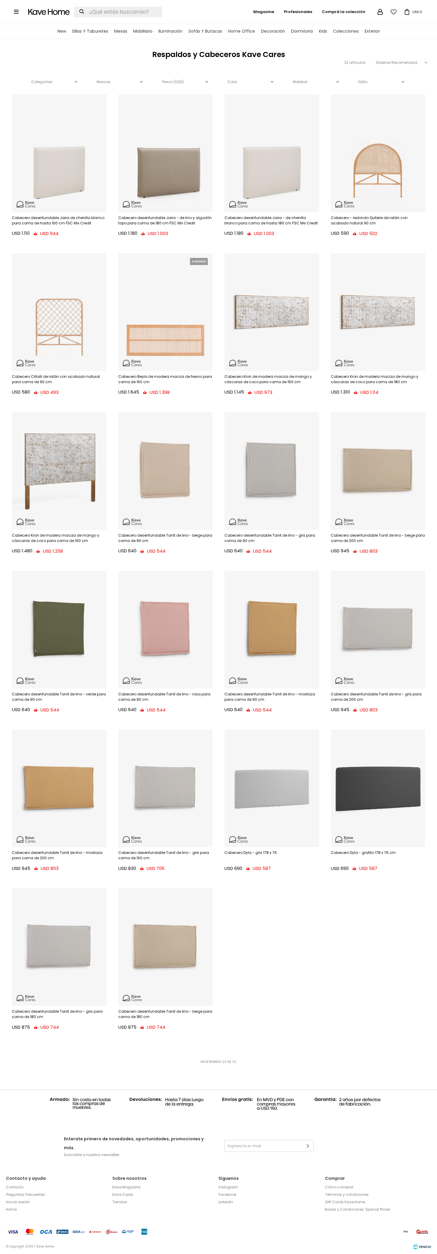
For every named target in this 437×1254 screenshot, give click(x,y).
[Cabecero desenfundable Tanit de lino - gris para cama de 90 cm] (271, 471)
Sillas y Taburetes (90, 31)
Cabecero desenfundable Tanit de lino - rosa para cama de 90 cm (164, 697)
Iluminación (170, 31)
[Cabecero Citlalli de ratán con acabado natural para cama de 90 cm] (59, 312)
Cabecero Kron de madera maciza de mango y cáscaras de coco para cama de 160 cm (268, 379)
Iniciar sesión (18, 1201)
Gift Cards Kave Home (345, 1201)
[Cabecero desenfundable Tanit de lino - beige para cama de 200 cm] (378, 471)
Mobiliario (143, 31)
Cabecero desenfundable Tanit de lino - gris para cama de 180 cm (57, 1014)
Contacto (14, 1187)
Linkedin (225, 1201)
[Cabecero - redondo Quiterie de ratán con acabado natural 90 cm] (378, 153)
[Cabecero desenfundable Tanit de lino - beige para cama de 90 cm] (165, 471)
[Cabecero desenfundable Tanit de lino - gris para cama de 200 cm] (378, 630)
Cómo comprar (339, 1187)
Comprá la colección (343, 12)
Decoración (273, 31)
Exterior (372, 31)
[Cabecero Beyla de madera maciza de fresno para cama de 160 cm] (165, 312)
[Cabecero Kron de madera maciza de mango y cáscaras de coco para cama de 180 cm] (378, 312)
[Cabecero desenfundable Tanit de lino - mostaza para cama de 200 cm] (59, 788)
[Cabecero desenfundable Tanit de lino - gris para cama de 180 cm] (59, 947)
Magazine (263, 12)
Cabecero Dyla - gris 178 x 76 (250, 852)
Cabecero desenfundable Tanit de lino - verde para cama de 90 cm (59, 697)
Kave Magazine (126, 1187)
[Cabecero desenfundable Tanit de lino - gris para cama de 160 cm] (165, 788)
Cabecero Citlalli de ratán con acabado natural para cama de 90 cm (56, 379)
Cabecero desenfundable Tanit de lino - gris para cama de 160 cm (163, 855)
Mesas (120, 31)
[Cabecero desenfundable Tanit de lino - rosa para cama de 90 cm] (165, 630)
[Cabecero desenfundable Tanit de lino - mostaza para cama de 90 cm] (271, 630)
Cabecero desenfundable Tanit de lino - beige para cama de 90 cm (165, 538)
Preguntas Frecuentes (25, 1194)
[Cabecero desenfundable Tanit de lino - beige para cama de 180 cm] (165, 947)
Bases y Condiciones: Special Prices (357, 1209)
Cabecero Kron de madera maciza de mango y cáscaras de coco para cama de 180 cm (374, 379)
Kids (323, 31)
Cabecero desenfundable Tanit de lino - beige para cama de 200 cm (378, 538)
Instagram (228, 1187)
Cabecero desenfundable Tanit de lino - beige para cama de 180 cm (165, 1014)
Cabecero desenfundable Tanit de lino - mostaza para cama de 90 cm (269, 697)
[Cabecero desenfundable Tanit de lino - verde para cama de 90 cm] (59, 630)
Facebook (227, 1194)
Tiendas (119, 1201)
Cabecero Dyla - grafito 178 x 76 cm (363, 852)
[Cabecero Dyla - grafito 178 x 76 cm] (378, 788)
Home (11, 1209)
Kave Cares (122, 1194)
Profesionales (298, 12)
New (61, 31)
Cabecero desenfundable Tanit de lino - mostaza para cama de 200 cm (57, 855)
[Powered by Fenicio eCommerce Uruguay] (422, 1246)
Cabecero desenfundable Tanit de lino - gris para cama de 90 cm (269, 538)
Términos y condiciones (347, 1194)
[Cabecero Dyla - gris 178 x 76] (271, 788)
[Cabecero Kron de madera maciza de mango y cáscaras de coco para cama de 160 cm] (271, 312)
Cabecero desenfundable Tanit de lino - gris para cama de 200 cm (376, 697)
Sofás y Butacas (205, 31)
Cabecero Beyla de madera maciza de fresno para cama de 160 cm (165, 379)
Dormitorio (302, 31)
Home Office (241, 31)
